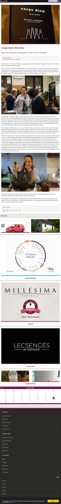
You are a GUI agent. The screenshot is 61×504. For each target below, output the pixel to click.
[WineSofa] (4, 1)
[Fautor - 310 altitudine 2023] (46, 376)
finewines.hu (14, 70)
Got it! (53, 501)
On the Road (5, 472)
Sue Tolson (7, 207)
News (3, 459)
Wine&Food (5, 465)
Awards (4, 494)
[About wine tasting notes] (30, 346)
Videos (4, 484)
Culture (5, 59)
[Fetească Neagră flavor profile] (30, 256)
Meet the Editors (6, 422)
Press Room (5, 425)
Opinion (4, 487)
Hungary (14, 59)
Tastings (4, 462)
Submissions (5, 450)
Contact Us (5, 419)
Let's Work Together (7, 437)
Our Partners (5, 447)
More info (11, 502)
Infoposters (5, 469)
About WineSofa (6, 416)
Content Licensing (6, 440)
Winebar (18, 59)
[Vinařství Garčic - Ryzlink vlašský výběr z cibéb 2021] (15, 376)
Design (4, 490)
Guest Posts (5, 444)
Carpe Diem (25, 64)
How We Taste (6, 429)
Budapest (9, 59)
